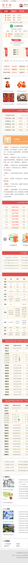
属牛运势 (22, 69)
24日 (23, 60)
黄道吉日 (14, 11)
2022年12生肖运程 (7, 69)
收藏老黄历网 (20, 552)
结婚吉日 (14, 72)
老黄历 (6, 11)
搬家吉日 (22, 72)
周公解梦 (14, 66)
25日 (26, 60)
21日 (14, 60)
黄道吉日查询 (6, 72)
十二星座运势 (7, 543)
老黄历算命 (22, 66)
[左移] (5, 239)
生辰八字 (6, 66)
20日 (11, 60)
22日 (17, 60)
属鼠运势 (14, 69)
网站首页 (5, 1)
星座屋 (18, 543)
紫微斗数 (6, 546)
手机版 (14, 1)
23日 (20, 60)
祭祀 (8, 31)
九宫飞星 (21, 11)
